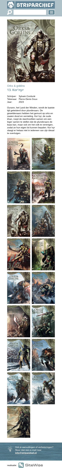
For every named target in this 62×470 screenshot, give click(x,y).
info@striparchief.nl (26, 453)
